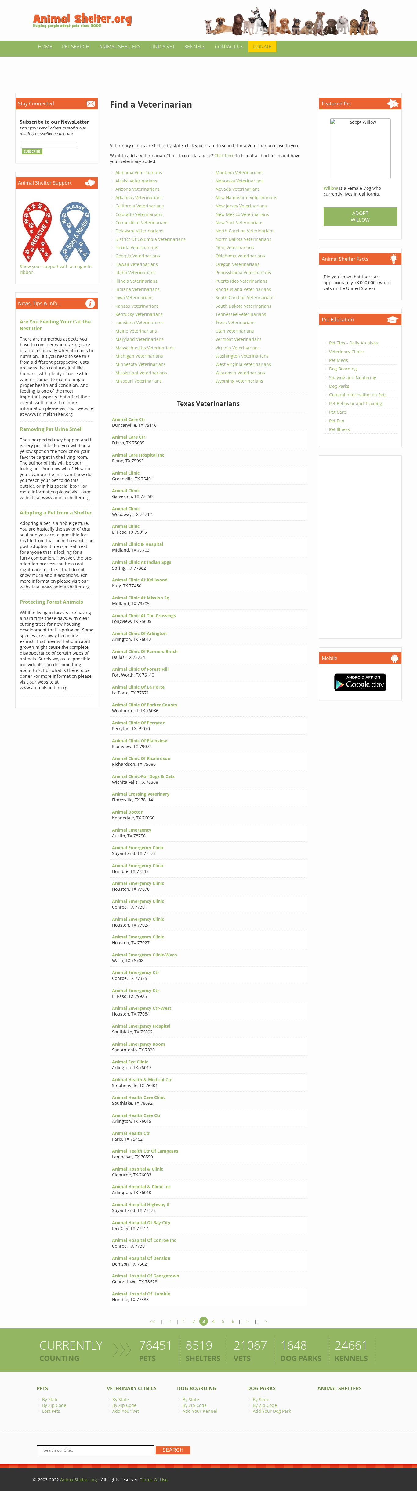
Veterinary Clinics (347, 352)
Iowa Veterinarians (134, 297)
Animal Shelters (120, 46)
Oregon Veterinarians (237, 264)
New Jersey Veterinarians (241, 206)
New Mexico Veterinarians (242, 214)
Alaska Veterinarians (136, 181)
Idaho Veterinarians (135, 272)
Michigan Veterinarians (139, 356)
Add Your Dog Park (272, 1411)
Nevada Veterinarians (238, 189)
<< (152, 1321)
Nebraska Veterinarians (240, 181)
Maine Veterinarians (136, 331)
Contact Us (229, 46)
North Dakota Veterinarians (243, 239)
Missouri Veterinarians (138, 381)
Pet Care (337, 412)
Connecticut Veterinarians (142, 222)
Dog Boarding (343, 369)
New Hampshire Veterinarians (246, 197)
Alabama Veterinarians (138, 172)
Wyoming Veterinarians (239, 381)
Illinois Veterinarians (136, 281)
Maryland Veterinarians (139, 339)
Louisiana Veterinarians (139, 322)
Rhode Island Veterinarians (243, 289)
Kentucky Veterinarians (139, 314)
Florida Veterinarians (136, 247)
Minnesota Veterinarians (140, 364)
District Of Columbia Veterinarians (150, 239)
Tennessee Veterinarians (241, 314)
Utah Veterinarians (235, 331)
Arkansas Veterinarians (139, 197)
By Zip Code (54, 1405)
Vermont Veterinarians (239, 339)
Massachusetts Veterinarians (145, 348)
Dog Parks (339, 386)
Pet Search (75, 46)
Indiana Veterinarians (137, 289)
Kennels (194, 46)
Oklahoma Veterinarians (240, 256)
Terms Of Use (154, 1479)
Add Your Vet (125, 1411)
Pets (42, 1388)
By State (50, 1399)
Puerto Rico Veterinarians (241, 281)
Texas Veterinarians (236, 322)
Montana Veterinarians (239, 172)
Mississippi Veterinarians (141, 373)
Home (45, 46)
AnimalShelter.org (78, 1479)
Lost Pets (51, 1411)
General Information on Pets (358, 394)
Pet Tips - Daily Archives (353, 343)
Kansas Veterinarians (137, 306)
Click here (224, 155)
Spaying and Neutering (352, 377)
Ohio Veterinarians (235, 247)
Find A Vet (162, 46)
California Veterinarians (139, 206)
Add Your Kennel (200, 1411)
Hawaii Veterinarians (136, 264)
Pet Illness (339, 429)
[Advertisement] (208, 70)
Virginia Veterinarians (238, 348)
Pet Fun (336, 421)
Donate (262, 46)
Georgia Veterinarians (137, 256)
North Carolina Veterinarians (245, 231)
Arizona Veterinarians (137, 189)
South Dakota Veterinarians (243, 306)
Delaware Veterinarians (139, 231)
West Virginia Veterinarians (243, 364)
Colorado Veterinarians (138, 214)
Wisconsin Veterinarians (240, 373)
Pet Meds (338, 360)
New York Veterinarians (239, 222)
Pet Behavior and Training (355, 403)
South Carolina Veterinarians (245, 297)
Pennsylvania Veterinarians (243, 272)
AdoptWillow (360, 216)
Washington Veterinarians (242, 356)
